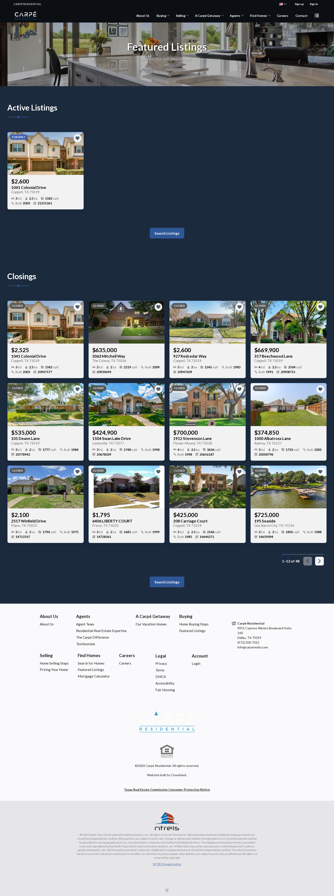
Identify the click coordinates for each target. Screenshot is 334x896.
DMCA (160, 677)
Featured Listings (192, 631)
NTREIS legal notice (167, 864)
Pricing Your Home (54, 670)
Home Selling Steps (54, 663)
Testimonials (85, 644)
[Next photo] (78, 153)
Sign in (314, 4)
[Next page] (319, 561)
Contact (301, 16)
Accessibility (164, 683)
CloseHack (178, 775)
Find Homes (258, 16)
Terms (160, 670)
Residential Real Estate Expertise (101, 631)
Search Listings (167, 233)
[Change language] (282, 4)
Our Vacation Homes (151, 624)
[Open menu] (317, 15)
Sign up (299, 4)
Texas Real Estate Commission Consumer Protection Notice (167, 789)
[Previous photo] (12, 153)
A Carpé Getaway (207, 16)
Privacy (161, 663)
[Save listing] (77, 138)
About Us (143, 16)
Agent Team (85, 624)
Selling (180, 16)
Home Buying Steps (194, 624)
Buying (161, 16)
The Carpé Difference (92, 637)
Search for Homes (91, 663)
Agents (235, 16)
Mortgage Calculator (94, 676)
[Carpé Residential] (167, 721)
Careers (282, 16)
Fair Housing (165, 690)
